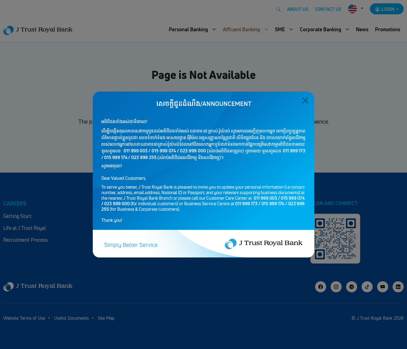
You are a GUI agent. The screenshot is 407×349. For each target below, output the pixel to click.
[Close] (305, 101)
